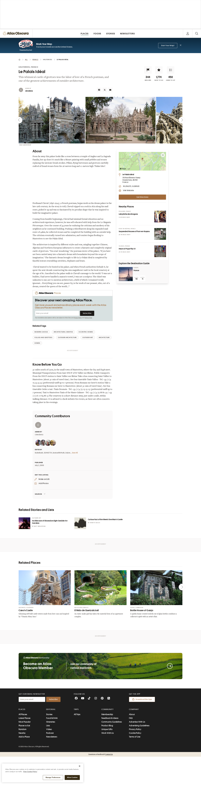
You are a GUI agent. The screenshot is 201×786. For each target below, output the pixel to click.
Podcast (50, 733)
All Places (23, 714)
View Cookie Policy (30, 771)
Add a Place (24, 737)
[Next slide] (182, 120)
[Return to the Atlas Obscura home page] (16, 33)
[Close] (79, 766)
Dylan (67, 453)
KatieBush (39, 453)
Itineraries (50, 722)
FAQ (131, 718)
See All (75, 453)
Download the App (144, 699)
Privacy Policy (78, 317)
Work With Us (107, 733)
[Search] (196, 33)
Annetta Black (95, 522)
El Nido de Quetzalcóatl (86, 610)
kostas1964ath (59, 453)
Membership (107, 714)
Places (22, 709)
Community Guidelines (111, 722)
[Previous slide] (19, 120)
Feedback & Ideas (109, 718)
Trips (76, 709)
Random (23, 729)
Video (49, 729)
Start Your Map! (167, 45)
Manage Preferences (53, 777)
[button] (148, 70)
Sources (38, 494)
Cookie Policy (135, 733)
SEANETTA (48, 453)
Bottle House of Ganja (141, 610)
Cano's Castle (26, 610)
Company (134, 709)
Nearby (22, 733)
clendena (29, 91)
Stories (49, 714)
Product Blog (107, 726)
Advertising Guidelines (139, 726)
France (136, 270)
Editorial (50, 709)
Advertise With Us (137, 722)
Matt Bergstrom (39, 526)
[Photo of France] (126, 274)
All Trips (77, 714)
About (132, 714)
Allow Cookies (72, 777)
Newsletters (51, 737)
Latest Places (24, 718)
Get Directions (142, 197)
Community (107, 709)
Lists (48, 726)
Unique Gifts (106, 729)
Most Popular (25, 722)
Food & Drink (52, 718)
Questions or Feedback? (100, 754)
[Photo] (160, 216)
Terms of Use (88, 317)
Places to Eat (24, 726)
